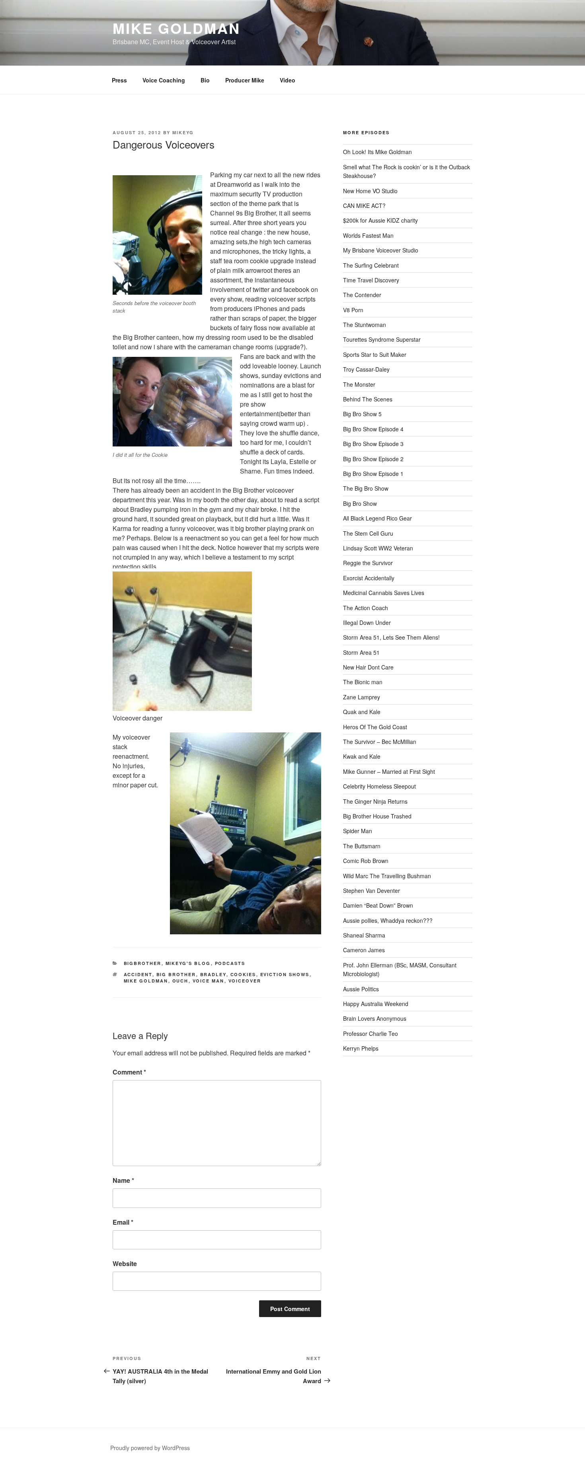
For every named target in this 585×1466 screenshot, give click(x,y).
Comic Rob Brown (365, 861)
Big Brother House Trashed (377, 816)
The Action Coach (365, 608)
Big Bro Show (360, 503)
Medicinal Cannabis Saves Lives (383, 593)
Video (287, 80)
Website (125, 1263)
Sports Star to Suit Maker (374, 354)
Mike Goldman (176, 28)
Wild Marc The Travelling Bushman (387, 876)
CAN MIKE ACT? (364, 205)
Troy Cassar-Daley (366, 369)
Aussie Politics (361, 989)
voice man (208, 981)
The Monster (359, 384)
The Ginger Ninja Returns (375, 801)
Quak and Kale (361, 712)
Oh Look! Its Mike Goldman (377, 152)
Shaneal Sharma (364, 935)
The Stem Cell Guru (368, 533)
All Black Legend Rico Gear (377, 518)
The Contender (362, 295)
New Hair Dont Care (368, 667)
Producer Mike (244, 80)
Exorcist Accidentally (368, 578)
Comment (129, 1072)
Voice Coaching (163, 80)
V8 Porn (353, 310)
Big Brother (176, 974)
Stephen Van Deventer (371, 890)
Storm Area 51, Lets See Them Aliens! (391, 637)
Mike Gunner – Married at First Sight (389, 771)
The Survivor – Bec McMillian (379, 742)
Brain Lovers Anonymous (374, 1018)
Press (119, 80)
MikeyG (183, 132)
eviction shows (285, 974)
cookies (243, 974)
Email (123, 1222)
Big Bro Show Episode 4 (373, 429)
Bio (205, 80)
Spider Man (357, 831)
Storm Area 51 (361, 652)
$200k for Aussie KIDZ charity (380, 220)
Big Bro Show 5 (362, 414)
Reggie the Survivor (368, 563)
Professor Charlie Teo (370, 1033)
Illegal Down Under (367, 622)
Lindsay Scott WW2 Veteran (378, 548)
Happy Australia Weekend (375, 1004)
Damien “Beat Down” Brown (378, 905)
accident (138, 974)
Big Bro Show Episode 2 (373, 459)
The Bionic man (362, 682)
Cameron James (364, 950)
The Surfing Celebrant (371, 265)
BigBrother (143, 963)
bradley (213, 974)
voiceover (244, 981)
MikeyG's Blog (188, 963)
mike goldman (146, 981)
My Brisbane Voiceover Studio (380, 250)
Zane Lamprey (361, 697)
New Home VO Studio (370, 191)
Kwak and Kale (361, 756)
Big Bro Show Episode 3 (373, 444)
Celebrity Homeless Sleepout (379, 786)
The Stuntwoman (364, 325)
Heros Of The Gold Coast (375, 727)
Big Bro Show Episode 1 (373, 474)
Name (123, 1180)
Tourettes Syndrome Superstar (382, 339)
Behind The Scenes (367, 399)
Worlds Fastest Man (368, 235)
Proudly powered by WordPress (150, 1448)
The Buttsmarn (361, 846)
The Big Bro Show (365, 488)
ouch (180, 981)
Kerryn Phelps (360, 1048)
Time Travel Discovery (371, 280)
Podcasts (230, 963)
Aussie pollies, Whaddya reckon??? (388, 920)
